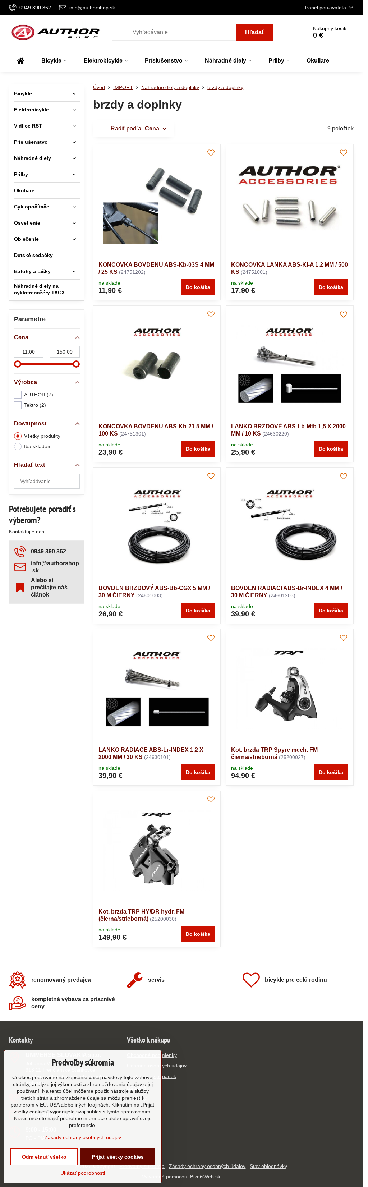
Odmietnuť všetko (44, 1157)
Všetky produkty (42, 436)
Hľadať (254, 32)
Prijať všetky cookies (118, 1157)
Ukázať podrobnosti (82, 1173)
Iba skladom (38, 446)
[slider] (17, 364)
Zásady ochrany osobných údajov (207, 1166)
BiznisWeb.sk (205, 1176)
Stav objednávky (268, 1166)
